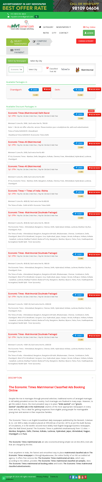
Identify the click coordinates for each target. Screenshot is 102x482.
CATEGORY (48, 27)
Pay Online (90, 27)
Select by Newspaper (17, 61)
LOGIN (90, 33)
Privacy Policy (42, 476)
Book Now (50, 89)
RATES (46, 33)
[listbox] (34, 69)
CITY (54, 33)
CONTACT (63, 33)
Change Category (85, 41)
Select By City (36, 61)
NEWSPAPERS (62, 27)
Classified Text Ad (54, 70)
